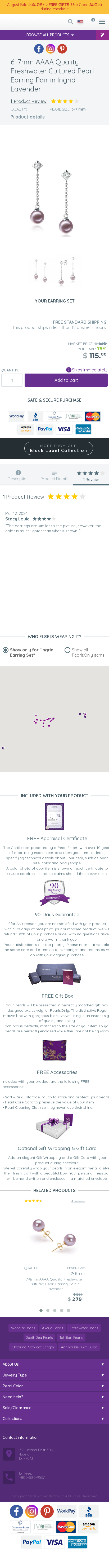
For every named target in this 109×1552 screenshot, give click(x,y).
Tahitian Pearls (71, 1337)
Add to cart (66, 380)
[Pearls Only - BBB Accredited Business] (35, 416)
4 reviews (78, 1201)
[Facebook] (39, 49)
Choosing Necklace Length (33, 1347)
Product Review (29, 101)
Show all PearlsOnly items (88, 652)
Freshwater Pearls (84, 1328)
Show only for (31, 652)
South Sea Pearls (39, 1337)
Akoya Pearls (52, 1328)
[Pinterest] (62, 49)
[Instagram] (50, 49)
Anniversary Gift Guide (79, 1347)
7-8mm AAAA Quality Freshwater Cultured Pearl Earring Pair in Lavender (54, 1284)
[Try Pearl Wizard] (102, 35)
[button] (50, 721)
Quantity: (10, 370)
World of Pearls (23, 1328)
